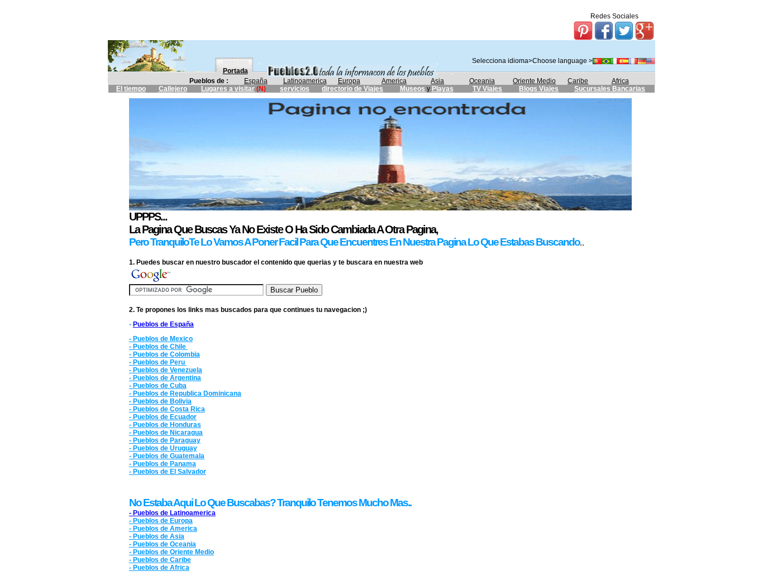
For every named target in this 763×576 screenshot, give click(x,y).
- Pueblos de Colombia (164, 354)
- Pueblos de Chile (158, 347)
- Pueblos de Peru (158, 362)
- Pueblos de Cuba (158, 386)
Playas (443, 89)
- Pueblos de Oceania (162, 544)
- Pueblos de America (163, 528)
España (256, 81)
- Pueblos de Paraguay (165, 440)
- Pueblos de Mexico (161, 339)
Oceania (482, 81)
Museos (413, 89)
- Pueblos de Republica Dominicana (185, 393)
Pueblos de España (163, 324)
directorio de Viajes (352, 89)
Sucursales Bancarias (609, 89)
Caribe (578, 81)
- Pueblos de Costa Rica (167, 409)
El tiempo (131, 89)
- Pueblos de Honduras (165, 425)
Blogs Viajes (539, 89)
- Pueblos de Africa (159, 568)
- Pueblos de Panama (162, 464)
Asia (437, 81)
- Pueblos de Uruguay (163, 448)
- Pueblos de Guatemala (166, 456)
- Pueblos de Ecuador (163, 417)
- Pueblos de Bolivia (160, 401)
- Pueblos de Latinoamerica (172, 513)
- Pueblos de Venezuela (165, 370)
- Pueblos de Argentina (165, 378)
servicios (294, 89)
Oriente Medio (534, 81)
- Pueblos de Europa (161, 521)
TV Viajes (487, 89)
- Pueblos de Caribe (160, 560)
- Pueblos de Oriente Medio (171, 552)
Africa (620, 81)
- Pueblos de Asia (156, 536)
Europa (349, 81)
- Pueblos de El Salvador (167, 472)
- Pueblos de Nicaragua (166, 432)
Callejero (173, 89)
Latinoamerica (305, 81)
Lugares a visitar (228, 89)
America (394, 81)
